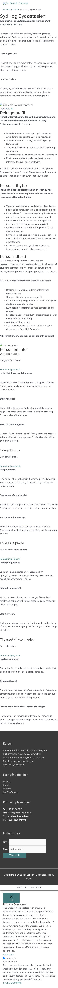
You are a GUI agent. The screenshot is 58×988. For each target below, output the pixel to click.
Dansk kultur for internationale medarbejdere (25, 750)
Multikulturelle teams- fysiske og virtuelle (23, 757)
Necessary (11, 958)
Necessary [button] (8, 954)
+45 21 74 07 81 (15, 809)
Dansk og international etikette (18, 761)
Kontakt (7, 788)
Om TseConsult (10, 792)
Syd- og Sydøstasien (13, 764)
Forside (6, 781)
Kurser (6, 785)
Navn (5, 849)
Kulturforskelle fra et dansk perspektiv (22, 754)
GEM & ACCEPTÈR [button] (12, 983)
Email (5, 842)
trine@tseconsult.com (20, 812)
